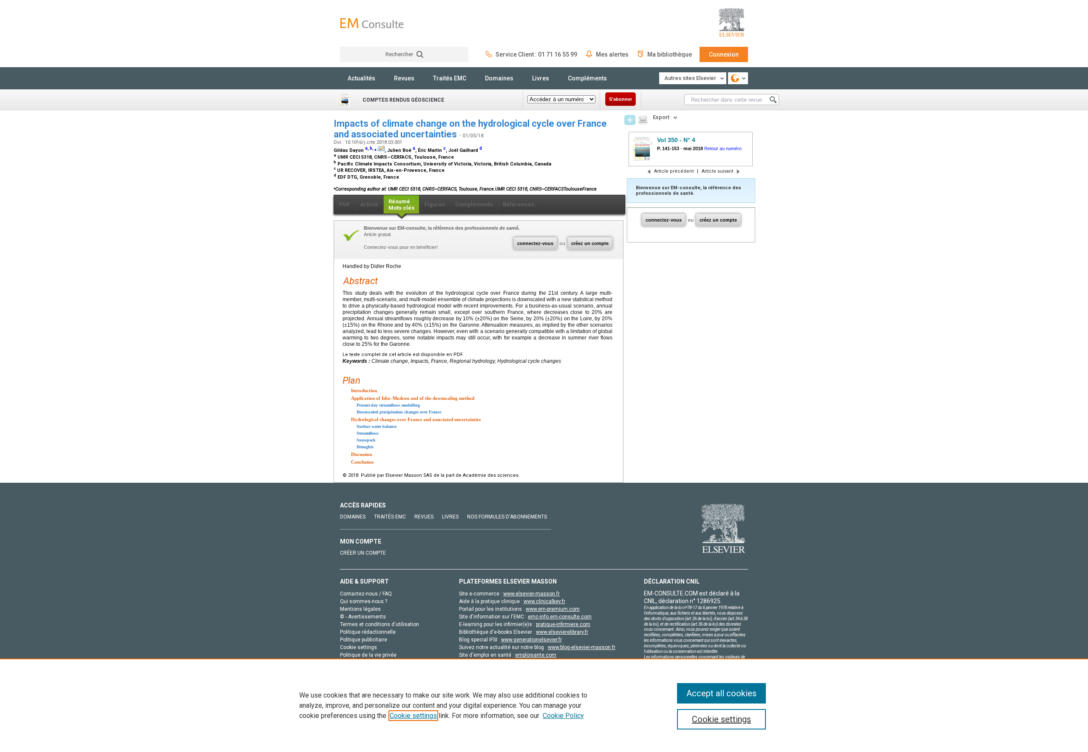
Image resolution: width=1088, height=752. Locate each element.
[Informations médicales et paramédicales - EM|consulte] (372, 23)
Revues (404, 78)
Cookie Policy (563, 716)
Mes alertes (612, 54)
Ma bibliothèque (669, 54)
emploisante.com (535, 655)
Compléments (587, 78)
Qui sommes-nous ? (363, 601)
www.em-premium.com (553, 609)
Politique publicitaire (363, 640)
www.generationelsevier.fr (531, 640)
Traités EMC (449, 78)
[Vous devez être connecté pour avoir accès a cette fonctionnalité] (629, 120)
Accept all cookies (721, 693)
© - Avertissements (363, 617)
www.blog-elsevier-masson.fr (581, 647)
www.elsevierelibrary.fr (562, 632)
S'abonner (620, 99)
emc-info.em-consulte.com (560, 617)
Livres (540, 78)
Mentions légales (360, 609)
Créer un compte (363, 553)
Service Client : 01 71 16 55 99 (536, 54)
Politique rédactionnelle (368, 632)
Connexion (724, 54)
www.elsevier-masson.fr (531, 594)
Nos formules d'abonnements (507, 517)
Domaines (499, 78)
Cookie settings (413, 716)
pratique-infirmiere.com (563, 624)
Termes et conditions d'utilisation (379, 624)
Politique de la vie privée (368, 655)
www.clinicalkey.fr (544, 601)
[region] (544, 705)
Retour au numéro (723, 148)
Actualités (361, 78)
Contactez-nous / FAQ (366, 594)
